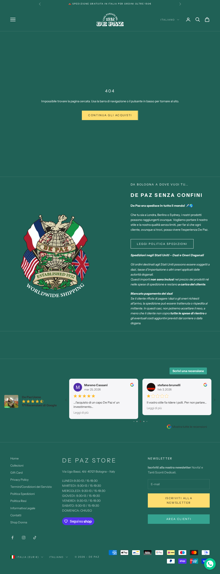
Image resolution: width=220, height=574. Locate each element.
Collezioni (16, 465)
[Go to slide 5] (143, 421)
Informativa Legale (22, 508)
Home (14, 458)
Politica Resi (18, 501)
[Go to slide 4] (140, 421)
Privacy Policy (19, 480)
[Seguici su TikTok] (35, 537)
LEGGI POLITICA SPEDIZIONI (162, 244)
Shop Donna (18, 522)
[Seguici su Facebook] (12, 537)
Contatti (15, 515)
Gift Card (16, 473)
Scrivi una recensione (188, 371)
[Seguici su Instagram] (23, 537)
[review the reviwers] (132, 385)
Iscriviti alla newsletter (178, 500)
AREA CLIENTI (178, 519)
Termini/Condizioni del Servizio (31, 487)
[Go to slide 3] (137, 421)
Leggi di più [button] (81, 412)
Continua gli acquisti (110, 115)
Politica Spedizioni (22, 494)
